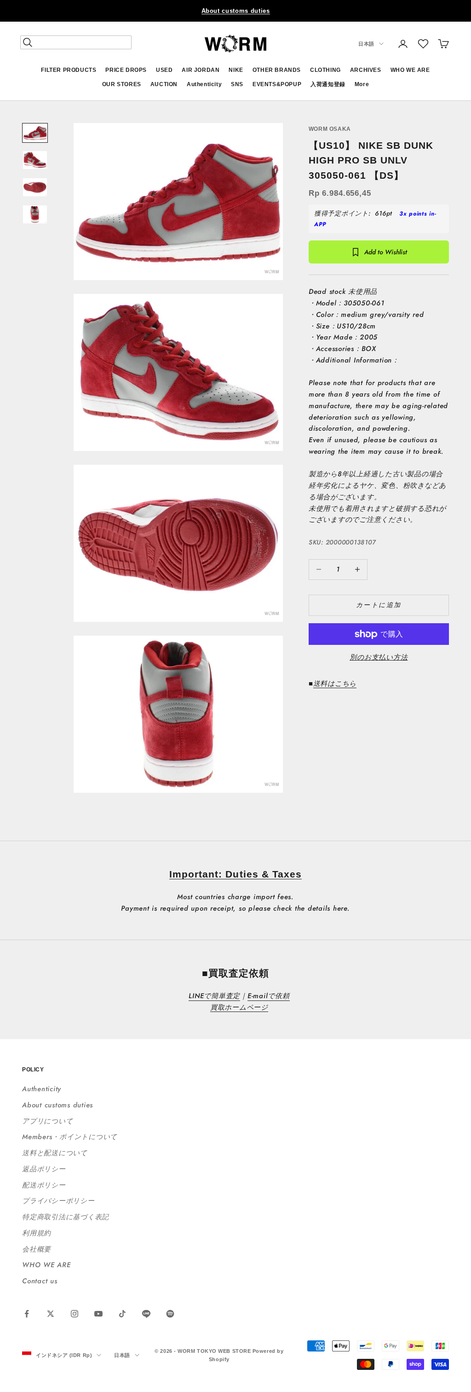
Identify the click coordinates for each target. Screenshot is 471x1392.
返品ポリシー (44, 1169)
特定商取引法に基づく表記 (65, 1217)
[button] (423, 43)
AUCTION (164, 84)
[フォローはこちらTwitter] (50, 1313)
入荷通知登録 (327, 84)
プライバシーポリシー (58, 1201)
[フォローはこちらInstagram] (74, 1313)
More (362, 84)
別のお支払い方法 (379, 657)
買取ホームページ (239, 1007)
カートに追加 (379, 604)
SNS (237, 84)
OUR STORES (121, 84)
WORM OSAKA (330, 129)
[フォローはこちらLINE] (146, 1313)
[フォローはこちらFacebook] (26, 1313)
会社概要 (36, 1249)
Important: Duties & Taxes (235, 874)
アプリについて (47, 1121)
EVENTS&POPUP (277, 84)
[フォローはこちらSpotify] (170, 1313)
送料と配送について (54, 1153)
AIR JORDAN (200, 70)
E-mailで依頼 (268, 996)
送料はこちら (335, 683)
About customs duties (235, 10)
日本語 (366, 44)
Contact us (39, 1281)
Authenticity (204, 84)
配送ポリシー (44, 1185)
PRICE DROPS (126, 70)
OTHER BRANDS (277, 70)
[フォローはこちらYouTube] (98, 1313)
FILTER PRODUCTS (68, 70)
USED (164, 70)
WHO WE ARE (410, 70)
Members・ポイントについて (69, 1137)
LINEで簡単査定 (214, 996)
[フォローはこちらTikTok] (122, 1313)
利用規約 (36, 1233)
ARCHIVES (365, 70)
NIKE (236, 70)
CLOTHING (325, 70)
